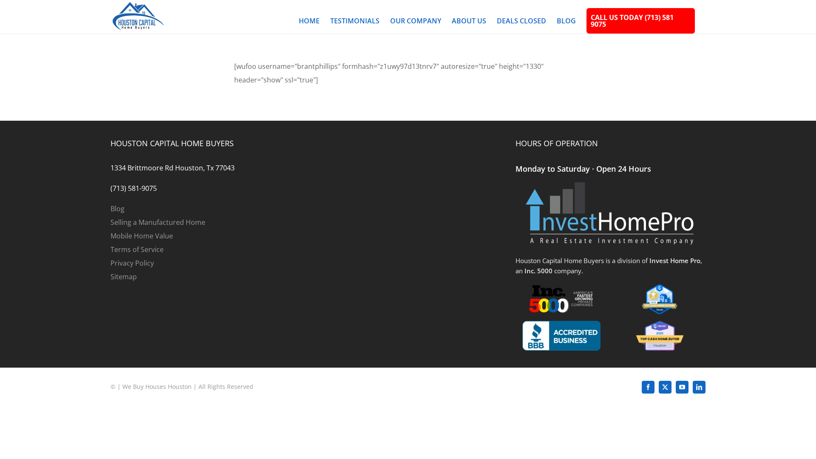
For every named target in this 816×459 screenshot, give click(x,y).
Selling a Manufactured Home (157, 222)
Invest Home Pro (674, 260)
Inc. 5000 (538, 270)
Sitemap (123, 276)
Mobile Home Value (141, 236)
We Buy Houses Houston (157, 386)
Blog (117, 208)
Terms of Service (137, 249)
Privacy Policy (132, 263)
